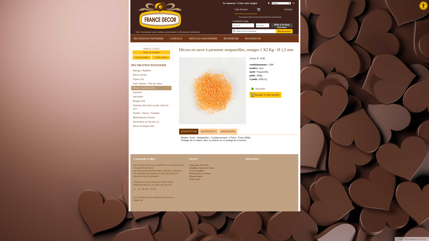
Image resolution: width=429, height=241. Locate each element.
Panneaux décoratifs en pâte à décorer (151, 107)
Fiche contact (194, 179)
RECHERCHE (231, 38)
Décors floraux (140, 75)
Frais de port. (421, 239)
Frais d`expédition (196, 171)
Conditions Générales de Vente (201, 168)
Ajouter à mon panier (267, 94)
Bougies (139, 101)
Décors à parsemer (144, 88)
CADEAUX (176, 38)
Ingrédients (209, 131)
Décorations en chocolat (146, 121)
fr (294, 3)
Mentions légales (196, 176)
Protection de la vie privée (200, 173)
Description (189, 131)
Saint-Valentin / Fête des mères (147, 83)
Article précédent (141, 57)
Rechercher (284, 31)
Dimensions (228, 131)
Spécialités (138, 96)
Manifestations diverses (144, 117)
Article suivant (161, 57)
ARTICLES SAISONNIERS (203, 38)
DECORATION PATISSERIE (149, 38)
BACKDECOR (253, 38)
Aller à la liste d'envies (282, 25)
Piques (138, 79)
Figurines (137, 92)
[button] (423, 5)
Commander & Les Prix (199, 165)
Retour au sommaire (151, 52)
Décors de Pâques (143, 126)
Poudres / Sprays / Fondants (146, 113)
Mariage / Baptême (142, 70)
